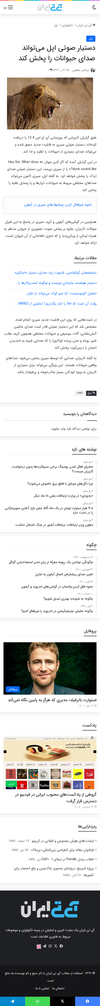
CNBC (80, 393)
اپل (56, 25)
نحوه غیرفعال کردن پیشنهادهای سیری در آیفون (58, 204)
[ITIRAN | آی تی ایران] (50, 7)
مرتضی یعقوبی (80, 70)
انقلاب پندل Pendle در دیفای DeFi (68, 859)
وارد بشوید (58, 428)
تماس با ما (42, 988)
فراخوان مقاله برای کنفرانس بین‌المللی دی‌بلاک (62, 850)
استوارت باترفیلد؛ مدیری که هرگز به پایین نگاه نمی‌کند (52, 700)
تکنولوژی (67, 25)
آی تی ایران (85, 25)
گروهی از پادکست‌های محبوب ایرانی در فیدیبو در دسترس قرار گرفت (56, 797)
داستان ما (58, 988)
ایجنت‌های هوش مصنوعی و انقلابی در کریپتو (63, 841)
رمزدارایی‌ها (87, 826)
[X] (55, 946)
